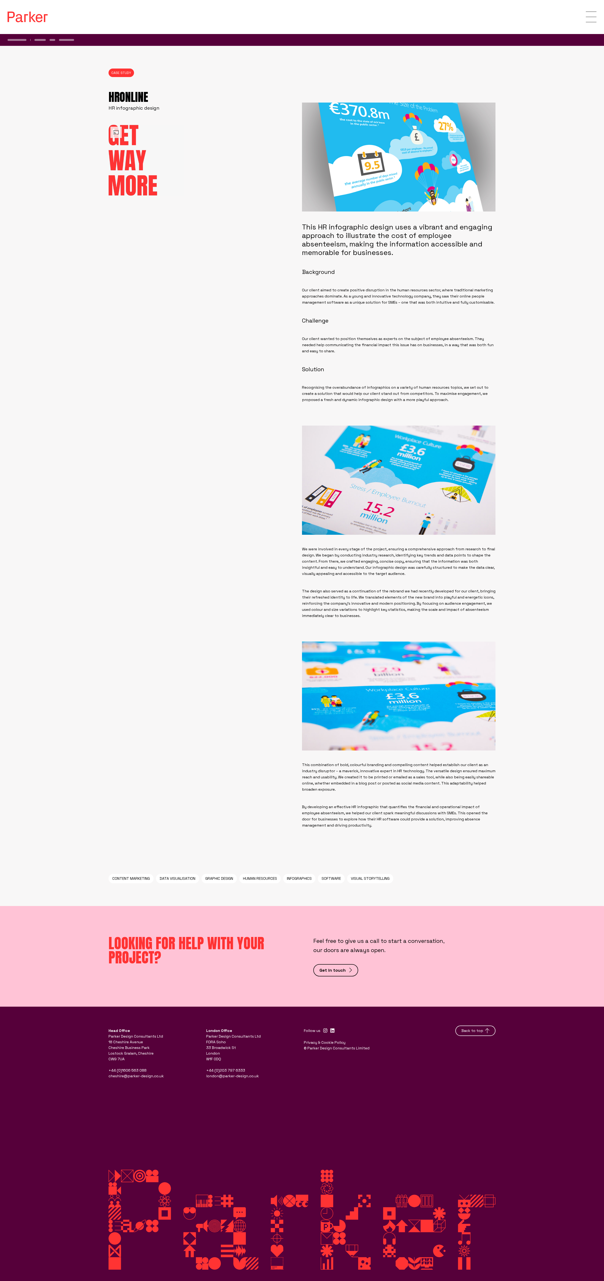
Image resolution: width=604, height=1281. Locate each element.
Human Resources (260, 878)
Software (331, 878)
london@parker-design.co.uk (232, 1076)
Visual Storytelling (370, 878)
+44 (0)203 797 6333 (225, 1070)
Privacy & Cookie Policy (324, 1042)
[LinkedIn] (332, 1031)
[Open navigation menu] (591, 17)
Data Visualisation (177, 878)
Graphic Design (219, 878)
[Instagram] (325, 1031)
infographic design (375, 399)
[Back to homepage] (28, 17)
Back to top (472, 1030)
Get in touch (332, 970)
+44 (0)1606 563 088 (128, 1070)
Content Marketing (131, 878)
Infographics (299, 878)
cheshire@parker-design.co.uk (136, 1076)
